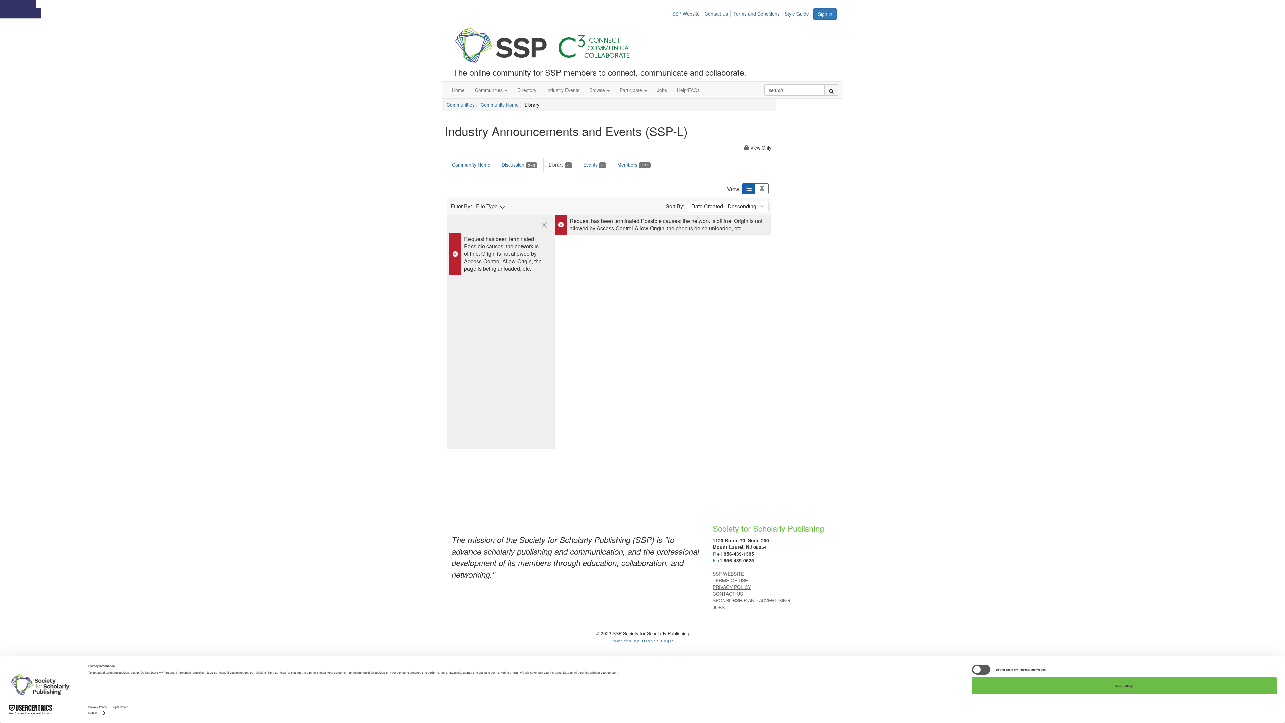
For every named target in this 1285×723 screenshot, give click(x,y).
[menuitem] (688, 12)
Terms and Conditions (756, 13)
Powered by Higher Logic (643, 640)
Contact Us (716, 13)
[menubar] (742, 12)
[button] (491, 90)
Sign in (825, 14)
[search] (831, 90)
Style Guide (797, 13)
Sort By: (675, 206)
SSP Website (686, 13)
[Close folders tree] (544, 225)
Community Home (500, 104)
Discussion (518, 164)
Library (559, 164)
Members (632, 164)
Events (593, 164)
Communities (461, 104)
